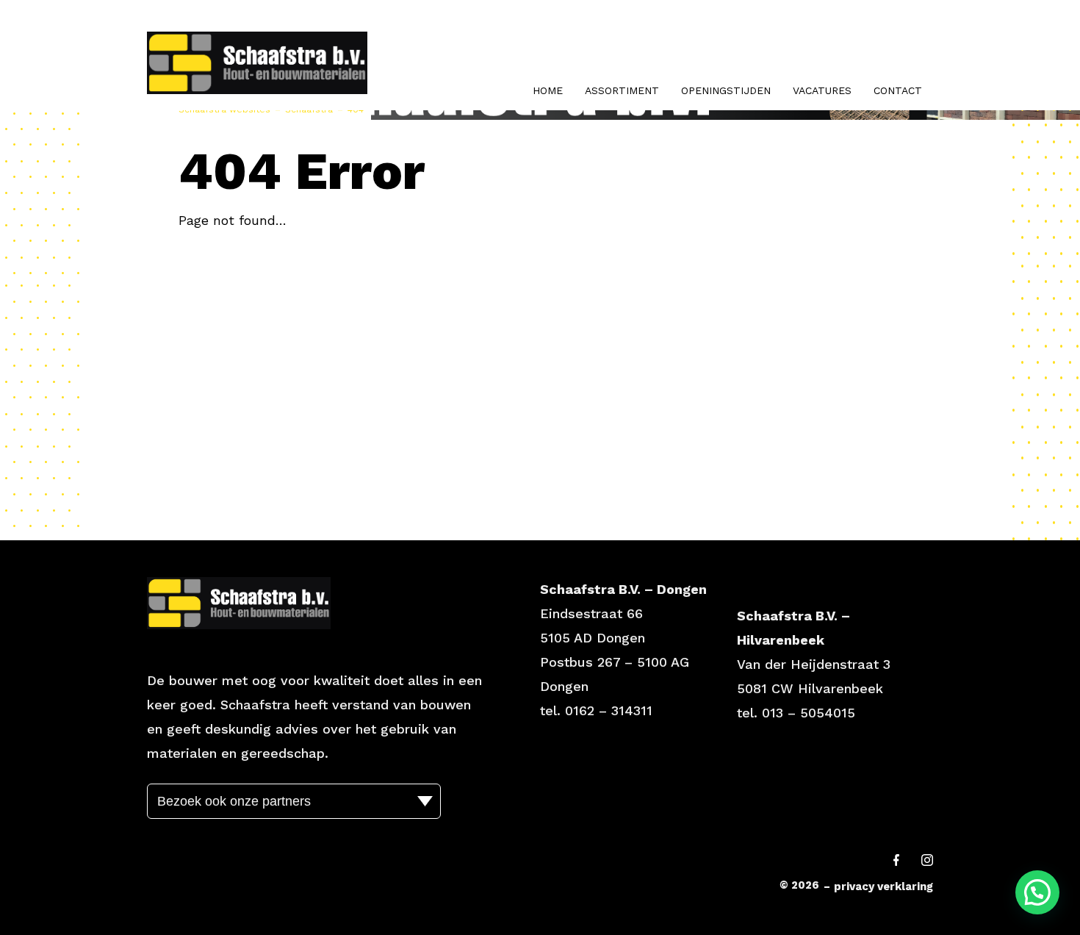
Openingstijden (726, 90)
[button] (1037, 892)
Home (548, 90)
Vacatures (822, 90)
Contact (898, 90)
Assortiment (622, 90)
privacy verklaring (883, 886)
